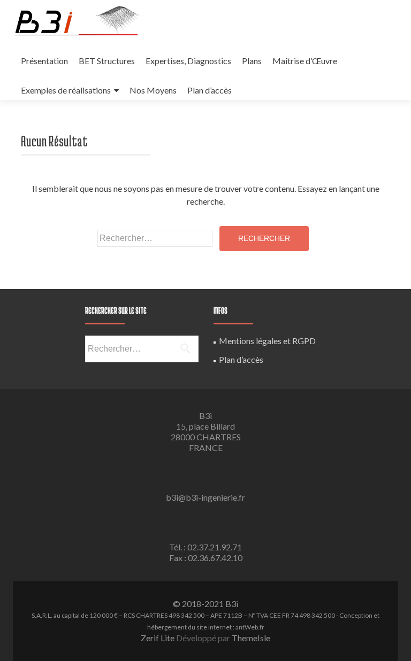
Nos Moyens (153, 90)
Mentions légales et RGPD (267, 341)
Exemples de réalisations (66, 90)
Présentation (44, 61)
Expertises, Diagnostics (188, 61)
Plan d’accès (209, 90)
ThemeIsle (251, 638)
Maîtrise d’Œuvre (304, 61)
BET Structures (107, 61)
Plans (252, 61)
